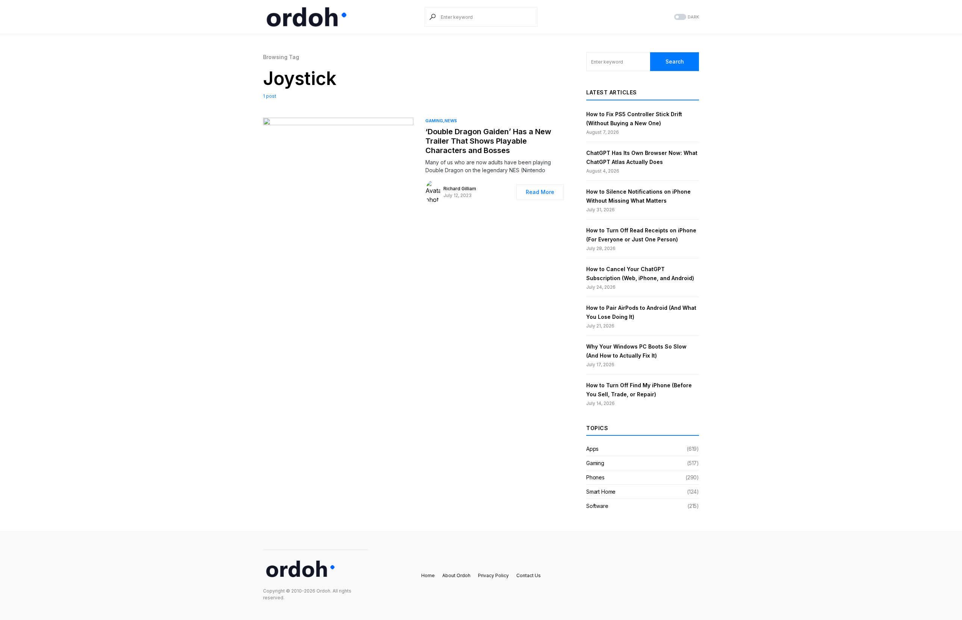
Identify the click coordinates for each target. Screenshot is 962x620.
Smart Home (601, 491)
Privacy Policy (493, 575)
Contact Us (528, 575)
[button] (686, 17)
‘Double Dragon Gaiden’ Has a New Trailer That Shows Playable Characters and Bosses (488, 141)
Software (597, 506)
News (451, 120)
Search (675, 61)
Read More (540, 192)
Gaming (434, 120)
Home (428, 575)
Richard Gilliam (459, 188)
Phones (595, 477)
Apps (592, 449)
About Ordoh (456, 575)
